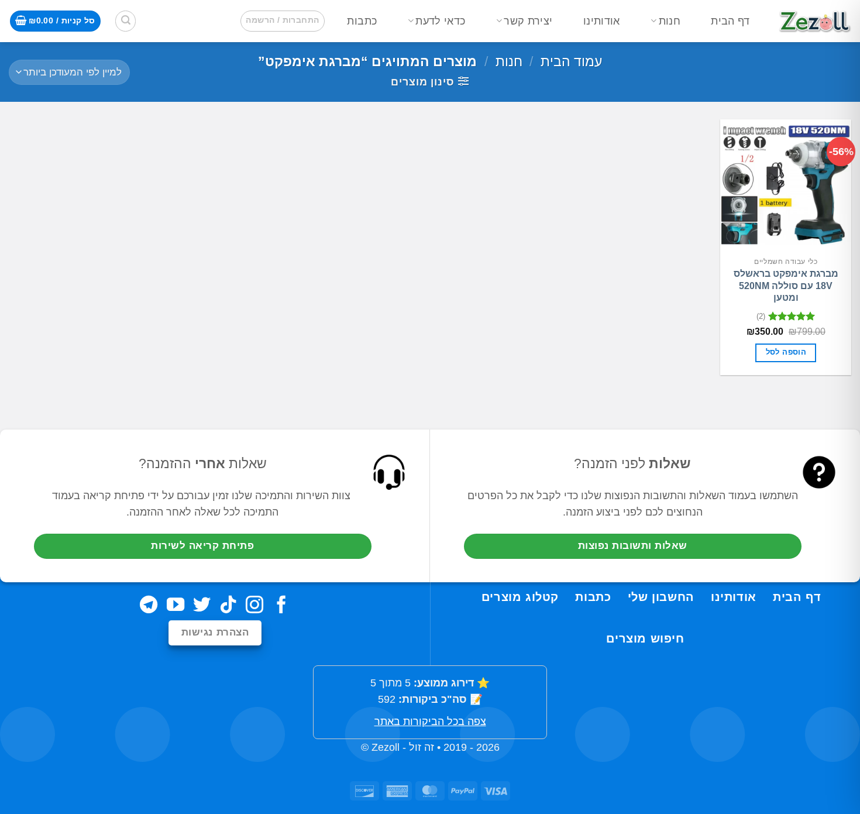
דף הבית (730, 21)
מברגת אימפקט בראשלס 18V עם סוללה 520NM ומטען (786, 286)
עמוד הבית (571, 61)
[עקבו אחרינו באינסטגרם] (254, 606)
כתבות (362, 21)
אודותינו (601, 21)
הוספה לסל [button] (786, 352)
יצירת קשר (528, 21)
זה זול (421, 747)
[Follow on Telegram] (148, 606)
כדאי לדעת (440, 21)
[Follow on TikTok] (228, 606)
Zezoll (385, 747)
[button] (282, 21)
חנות (669, 21)
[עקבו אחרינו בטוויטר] (202, 606)
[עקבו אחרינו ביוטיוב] (175, 606)
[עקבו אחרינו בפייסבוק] (281, 606)
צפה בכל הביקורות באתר (430, 721)
